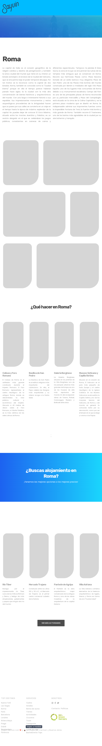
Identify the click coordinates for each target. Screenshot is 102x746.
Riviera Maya (6, 720)
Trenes (29, 711)
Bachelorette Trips (34, 732)
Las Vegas (5, 706)
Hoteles (29, 706)
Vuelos (29, 703)
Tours (28, 720)
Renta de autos (33, 709)
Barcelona (5, 714)
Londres (4, 717)
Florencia (5, 732)
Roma (3, 709)
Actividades (31, 714)
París (3, 711)
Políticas (64, 708)
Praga (3, 723)
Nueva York (6, 703)
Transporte (31, 723)
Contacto (55, 708)
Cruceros (30, 717)
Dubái (3, 726)
